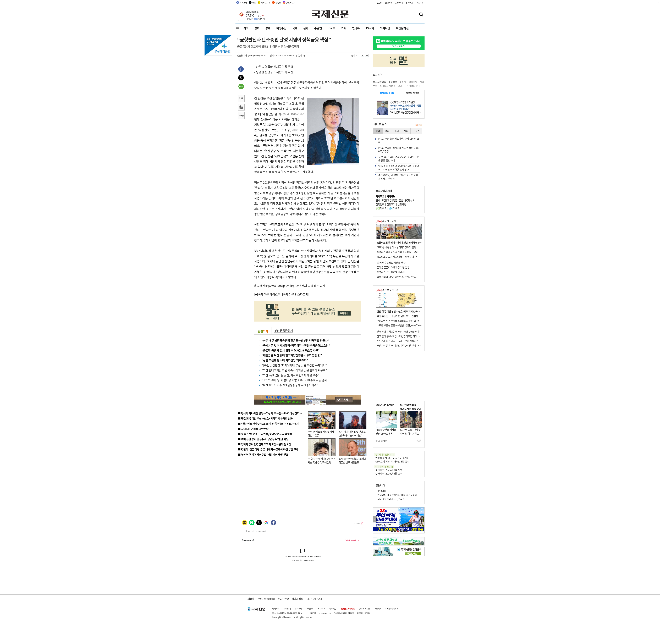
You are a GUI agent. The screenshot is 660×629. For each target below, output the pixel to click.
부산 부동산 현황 (387, 290)
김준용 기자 (242, 55)
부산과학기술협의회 (266, 598)
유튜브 (278, 2)
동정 (407, 200)
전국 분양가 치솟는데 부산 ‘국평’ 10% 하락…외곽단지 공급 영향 (408, 331)
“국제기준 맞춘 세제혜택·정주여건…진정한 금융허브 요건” (296, 345)
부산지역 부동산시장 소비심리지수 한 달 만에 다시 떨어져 (405, 320)
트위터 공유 (241, 78)
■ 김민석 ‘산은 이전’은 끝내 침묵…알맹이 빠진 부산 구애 (268, 449)
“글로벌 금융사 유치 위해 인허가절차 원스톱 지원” (290, 350)
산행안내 (380, 204)
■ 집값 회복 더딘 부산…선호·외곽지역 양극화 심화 (265, 418)
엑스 (254, 2)
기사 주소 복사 (241, 107)
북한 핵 (402, 82)
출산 (401, 200)
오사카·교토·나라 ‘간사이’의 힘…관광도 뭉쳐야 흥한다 (410, 433)
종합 (378, 131)
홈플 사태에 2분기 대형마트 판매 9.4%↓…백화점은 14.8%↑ (407, 276)
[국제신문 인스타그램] (295, 294)
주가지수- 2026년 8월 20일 (388, 470)
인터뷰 (356, 28)
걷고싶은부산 (283, 598)
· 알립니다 (381, 491)
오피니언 (385, 28)
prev (375, 519)
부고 (412, 200)
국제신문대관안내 (314, 598)
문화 (306, 28)
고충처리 (377, 608)
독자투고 (321, 608)
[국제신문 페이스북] (269, 294)
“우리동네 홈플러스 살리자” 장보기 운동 (396, 247)
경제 (268, 28)
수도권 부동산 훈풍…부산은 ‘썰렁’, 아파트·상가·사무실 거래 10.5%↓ (411, 325)
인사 (378, 200)
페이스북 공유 (241, 69)
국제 (295, 28)
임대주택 (413, 82)
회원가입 (388, 2)
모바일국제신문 (391, 608)
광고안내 (298, 608)
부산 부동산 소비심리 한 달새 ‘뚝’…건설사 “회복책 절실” (404, 316)
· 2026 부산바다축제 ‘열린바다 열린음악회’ (396, 495)
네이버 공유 (241, 87)
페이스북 (243, 2)
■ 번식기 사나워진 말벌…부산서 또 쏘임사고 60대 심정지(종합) (272, 413)
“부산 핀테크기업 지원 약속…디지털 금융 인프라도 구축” (294, 370)
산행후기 (391, 204)
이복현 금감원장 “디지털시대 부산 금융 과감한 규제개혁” (294, 365)
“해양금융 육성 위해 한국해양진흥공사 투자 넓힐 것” (292, 355)
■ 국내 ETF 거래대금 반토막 (253, 429)
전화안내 (287, 608)
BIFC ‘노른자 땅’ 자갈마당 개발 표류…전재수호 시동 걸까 (294, 380)
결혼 (395, 200)
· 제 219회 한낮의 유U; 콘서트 (390, 499)
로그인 (379, 2)
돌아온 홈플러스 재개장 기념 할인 (393, 267)
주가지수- (384, 466)
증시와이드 (384, 454)
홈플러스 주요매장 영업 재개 (391, 272)
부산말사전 (402, 28)
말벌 (400, 85)
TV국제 (370, 28)
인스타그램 (290, 2)
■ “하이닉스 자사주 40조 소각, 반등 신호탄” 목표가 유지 (268, 423)
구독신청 (419, 2)
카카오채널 (265, 2)
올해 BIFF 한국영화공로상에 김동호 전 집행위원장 (352, 460)
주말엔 (318, 28)
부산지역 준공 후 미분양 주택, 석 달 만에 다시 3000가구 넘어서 (407, 345)
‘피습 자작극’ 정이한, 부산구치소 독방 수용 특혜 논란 (321, 460)
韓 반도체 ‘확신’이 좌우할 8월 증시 (392, 461)
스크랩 (241, 116)
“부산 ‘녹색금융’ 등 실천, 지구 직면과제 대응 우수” (290, 375)
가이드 (381, 208)
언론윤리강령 (364, 608)
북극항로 (392, 82)
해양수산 (281, 28)
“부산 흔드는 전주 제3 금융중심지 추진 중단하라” (290, 385)
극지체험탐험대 (412, 85)
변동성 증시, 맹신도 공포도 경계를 (392, 458)
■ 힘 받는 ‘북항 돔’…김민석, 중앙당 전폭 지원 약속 (265, 434)
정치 (257, 28)
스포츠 (331, 28)
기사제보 (332, 608)
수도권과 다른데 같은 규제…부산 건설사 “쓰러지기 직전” (405, 341)
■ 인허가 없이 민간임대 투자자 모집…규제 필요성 (264, 444)
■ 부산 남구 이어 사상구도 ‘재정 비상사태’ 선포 (263, 454)
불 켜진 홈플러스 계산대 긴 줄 (391, 262)
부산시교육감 (379, 82)
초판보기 (409, 2)
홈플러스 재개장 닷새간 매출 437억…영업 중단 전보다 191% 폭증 (409, 252)
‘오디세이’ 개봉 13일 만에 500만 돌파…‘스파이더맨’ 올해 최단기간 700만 (352, 435)
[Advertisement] (399, 375)
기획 (343, 28)
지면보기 (399, 2)
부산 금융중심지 (283, 330)
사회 (246, 28)
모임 (384, 200)
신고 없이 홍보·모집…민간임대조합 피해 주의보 (400, 336)
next (422, 519)
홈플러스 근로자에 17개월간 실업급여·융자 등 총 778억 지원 (407, 256)
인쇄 (241, 99)
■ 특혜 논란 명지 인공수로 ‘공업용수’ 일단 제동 (263, 439)
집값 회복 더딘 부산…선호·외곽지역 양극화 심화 (401, 311)
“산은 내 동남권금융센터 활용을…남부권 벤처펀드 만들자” (295, 340)
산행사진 (402, 204)
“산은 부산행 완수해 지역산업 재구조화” (285, 360)
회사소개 (275, 608)
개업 (389, 200)
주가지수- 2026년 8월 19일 (388, 473)
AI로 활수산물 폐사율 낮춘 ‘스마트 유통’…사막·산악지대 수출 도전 (386, 435)
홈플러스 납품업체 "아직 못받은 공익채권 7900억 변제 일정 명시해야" (411, 242)
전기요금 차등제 (387, 85)
